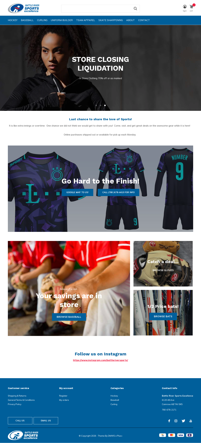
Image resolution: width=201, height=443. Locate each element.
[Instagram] (175, 420)
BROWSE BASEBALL (69, 316)
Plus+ (119, 436)
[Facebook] (169, 420)
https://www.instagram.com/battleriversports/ (100, 360)
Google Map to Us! (77, 192)
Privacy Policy (14, 404)
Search (135, 9)
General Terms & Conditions (21, 400)
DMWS (111, 436)
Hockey (12, 20)
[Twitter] (183, 420)
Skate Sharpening (110, 20)
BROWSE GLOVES (163, 270)
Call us (20, 420)
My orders (64, 400)
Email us (46, 420)
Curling (42, 20)
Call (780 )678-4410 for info (118, 192)
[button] (96, 105)
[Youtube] (191, 420)
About (130, 20)
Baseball (27, 20)
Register (63, 395)
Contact (144, 20)
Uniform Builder (62, 20)
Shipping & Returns (17, 395)
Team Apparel (85, 20)
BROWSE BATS (163, 316)
